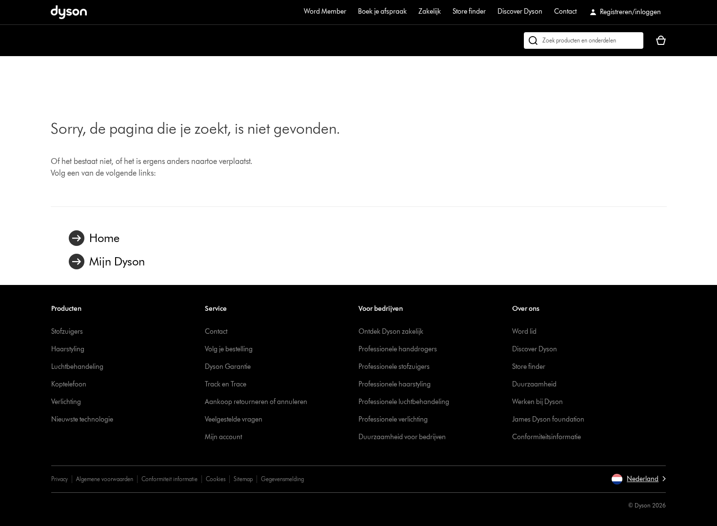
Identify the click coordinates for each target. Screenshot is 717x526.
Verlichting (66, 402)
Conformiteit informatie (169, 479)
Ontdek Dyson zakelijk (390, 331)
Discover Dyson (520, 11)
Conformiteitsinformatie (546, 437)
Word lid (524, 331)
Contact (565, 11)
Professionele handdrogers (397, 349)
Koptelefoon (68, 384)
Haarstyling (67, 349)
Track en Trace (225, 384)
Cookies (215, 479)
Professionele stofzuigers (394, 367)
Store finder (469, 11)
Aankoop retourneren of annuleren (256, 402)
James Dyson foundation (548, 419)
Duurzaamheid (534, 384)
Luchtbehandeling (77, 367)
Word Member (325, 11)
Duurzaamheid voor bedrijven (402, 437)
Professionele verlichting (393, 419)
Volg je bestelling (229, 349)
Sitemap (243, 479)
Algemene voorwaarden (104, 479)
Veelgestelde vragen (233, 419)
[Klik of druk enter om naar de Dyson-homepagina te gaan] (69, 12)
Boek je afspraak (382, 11)
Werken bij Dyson (537, 402)
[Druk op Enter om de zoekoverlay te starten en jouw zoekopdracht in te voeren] (583, 40)
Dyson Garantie (228, 367)
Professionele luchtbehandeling (403, 402)
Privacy (59, 479)
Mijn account (223, 437)
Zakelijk (429, 11)
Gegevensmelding (282, 479)
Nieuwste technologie (82, 419)
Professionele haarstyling (394, 384)
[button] (638, 479)
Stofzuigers (67, 331)
